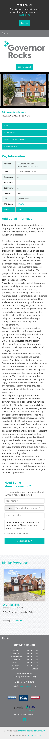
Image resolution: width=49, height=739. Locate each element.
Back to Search (25, 67)
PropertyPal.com (34, 735)
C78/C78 (20, 204)
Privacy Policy (39, 731)
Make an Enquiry (24, 540)
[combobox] (10, 508)
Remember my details (17, 533)
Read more (24, 14)
